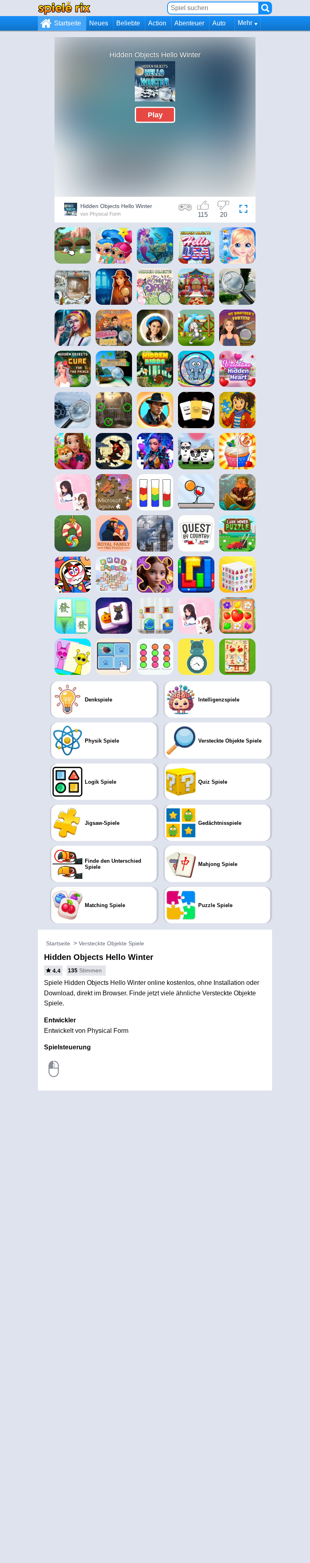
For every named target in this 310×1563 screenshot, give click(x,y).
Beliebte (128, 23)
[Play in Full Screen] (243, 210)
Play (155, 114)
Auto (219, 23)
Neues (98, 23)
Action (157, 23)
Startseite (67, 23)
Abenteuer (189, 23)
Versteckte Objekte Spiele (111, 943)
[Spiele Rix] (64, 8)
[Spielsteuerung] (185, 210)
